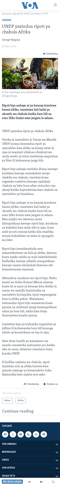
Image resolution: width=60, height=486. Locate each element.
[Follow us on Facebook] (5, 434)
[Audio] (30, 482)
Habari (6, 20)
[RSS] (28, 434)
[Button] (50, 54)
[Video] (41, 482)
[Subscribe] (43, 434)
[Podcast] (36, 434)
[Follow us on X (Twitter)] (13, 434)
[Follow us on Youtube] (21, 434)
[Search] (53, 482)
